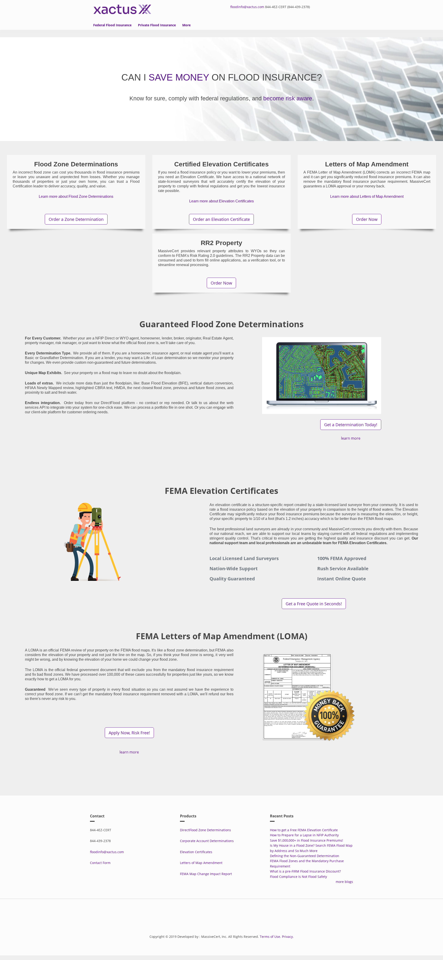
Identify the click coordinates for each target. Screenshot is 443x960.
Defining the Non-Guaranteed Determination (304, 856)
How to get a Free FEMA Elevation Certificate (304, 830)
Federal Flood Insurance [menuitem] (112, 25)
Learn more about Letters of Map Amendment (367, 196)
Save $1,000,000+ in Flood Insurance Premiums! (306, 840)
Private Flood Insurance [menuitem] (157, 25)
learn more (350, 438)
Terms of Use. (270, 936)
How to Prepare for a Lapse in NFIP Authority (304, 835)
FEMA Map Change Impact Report (206, 874)
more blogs (344, 881)
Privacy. (288, 936)
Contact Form (100, 863)
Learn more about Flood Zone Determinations (76, 196)
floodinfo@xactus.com (247, 7)
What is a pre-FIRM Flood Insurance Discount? (305, 871)
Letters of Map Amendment (201, 863)
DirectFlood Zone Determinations (205, 830)
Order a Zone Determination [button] (76, 219)
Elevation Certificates (196, 852)
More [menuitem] (186, 25)
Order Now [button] (366, 219)
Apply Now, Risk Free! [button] (129, 732)
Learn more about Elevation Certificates (221, 201)
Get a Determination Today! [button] (350, 424)
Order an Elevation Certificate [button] (221, 219)
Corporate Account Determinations (207, 841)
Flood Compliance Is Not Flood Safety (298, 876)
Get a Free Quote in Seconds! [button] (314, 603)
